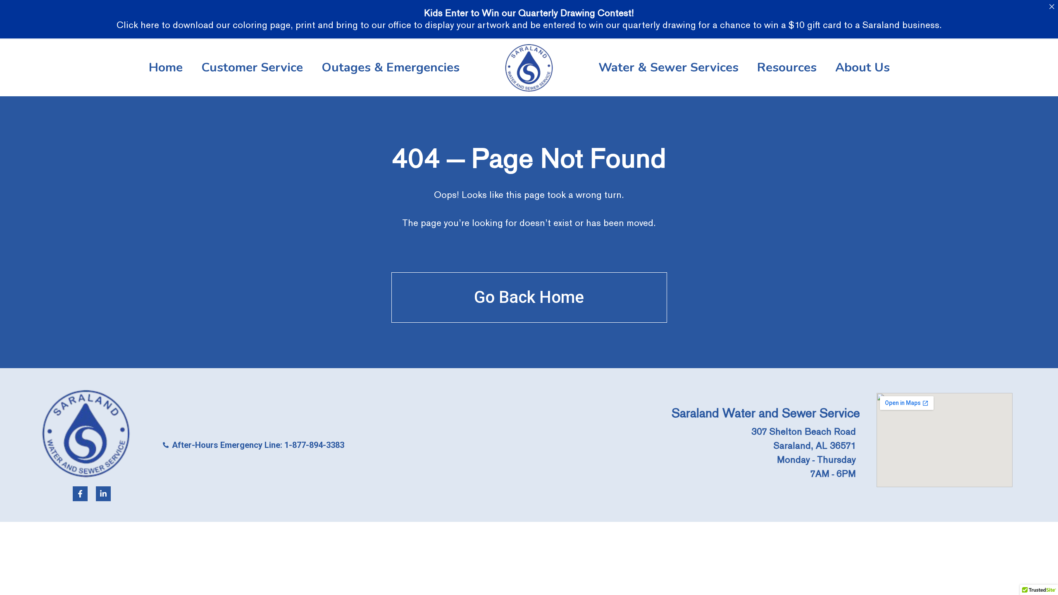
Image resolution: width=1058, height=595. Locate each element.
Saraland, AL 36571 (815, 445)
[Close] (1051, 6)
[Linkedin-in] (103, 493)
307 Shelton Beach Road (803, 431)
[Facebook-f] (80, 493)
